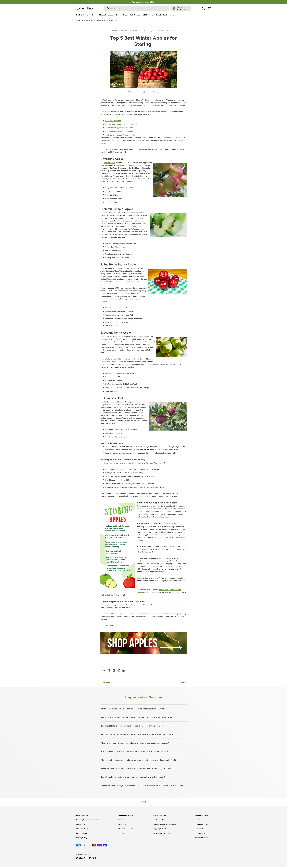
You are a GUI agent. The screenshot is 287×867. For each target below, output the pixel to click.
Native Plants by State (161, 833)
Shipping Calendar (160, 829)
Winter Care (170, 31)
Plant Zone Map (159, 820)
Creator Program (201, 824)
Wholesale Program (126, 829)
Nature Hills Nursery (86, 855)
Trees (94, 15)
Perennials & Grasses (131, 15)
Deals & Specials (82, 15)
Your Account (123, 833)
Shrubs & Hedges (106, 15)
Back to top (143, 802)
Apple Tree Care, (131, 31)
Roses (118, 15)
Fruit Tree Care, (158, 31)
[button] (181, 8)
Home (78, 20)
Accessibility (200, 833)
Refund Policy (81, 833)
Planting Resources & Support (165, 824)
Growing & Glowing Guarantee (88, 820)
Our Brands (199, 829)
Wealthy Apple (109, 162)
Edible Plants (148, 15)
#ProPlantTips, (118, 31)
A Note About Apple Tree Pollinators (119, 128)
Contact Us (80, 824)
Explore (173, 15)
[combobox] (136, 8)
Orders (121, 820)
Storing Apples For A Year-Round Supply (121, 124)
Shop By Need (161, 15)
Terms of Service (201, 838)
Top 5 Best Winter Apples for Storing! (106, 20)
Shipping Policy (82, 829)
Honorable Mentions (113, 120)
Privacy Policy (81, 838)
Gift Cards (122, 824)
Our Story (198, 820)
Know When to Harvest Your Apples (119, 131)
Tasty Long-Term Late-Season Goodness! (121, 135)
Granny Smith (105, 339)
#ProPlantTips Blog (87, 20)
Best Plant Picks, (145, 31)
